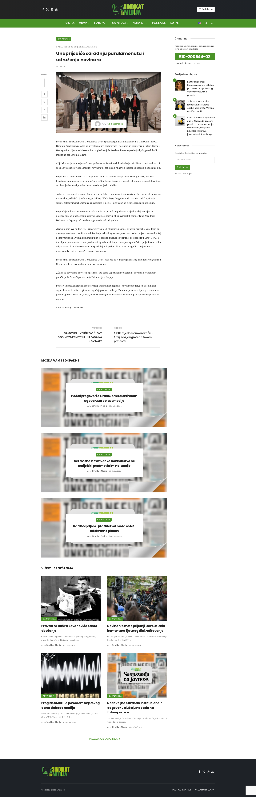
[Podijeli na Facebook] (44, 94)
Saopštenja (119, 23)
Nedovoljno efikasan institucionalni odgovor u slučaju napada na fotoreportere (135, 707)
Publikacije (158, 23)
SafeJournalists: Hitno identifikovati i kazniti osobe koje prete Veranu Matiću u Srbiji (200, 106)
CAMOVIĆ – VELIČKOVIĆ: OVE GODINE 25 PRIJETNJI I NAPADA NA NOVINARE (79, 337)
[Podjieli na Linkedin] (44, 117)
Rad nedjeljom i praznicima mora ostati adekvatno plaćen (104, 528)
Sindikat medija (115, 124)
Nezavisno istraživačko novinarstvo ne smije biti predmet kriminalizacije (104, 463)
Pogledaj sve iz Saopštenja (102, 739)
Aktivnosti (139, 23)
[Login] (206, 23)
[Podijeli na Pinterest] (44, 110)
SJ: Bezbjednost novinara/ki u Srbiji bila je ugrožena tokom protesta (133, 337)
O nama (83, 23)
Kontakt (175, 23)
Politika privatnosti (182, 790)
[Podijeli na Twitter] (44, 102)
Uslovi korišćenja (204, 790)
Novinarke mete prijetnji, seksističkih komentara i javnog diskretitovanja (136, 628)
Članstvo (99, 23)
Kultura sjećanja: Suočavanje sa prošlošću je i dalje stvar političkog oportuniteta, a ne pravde (200, 88)
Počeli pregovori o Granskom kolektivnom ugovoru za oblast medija (104, 398)
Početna (69, 23)
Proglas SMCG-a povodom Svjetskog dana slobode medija (70, 705)
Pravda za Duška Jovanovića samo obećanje (69, 628)
